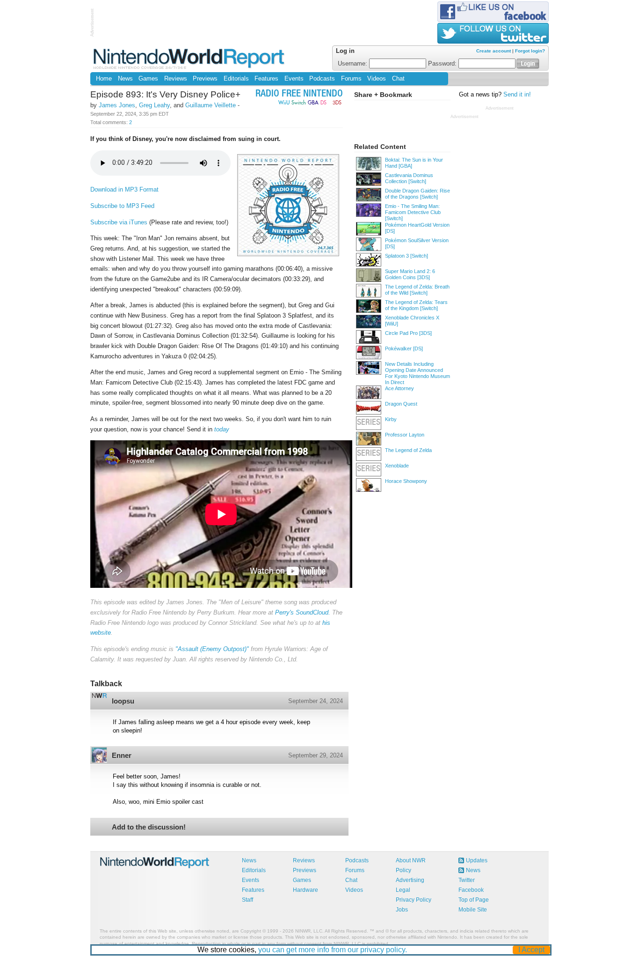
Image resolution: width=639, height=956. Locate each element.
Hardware (305, 890)
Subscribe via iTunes (118, 222)
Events (294, 78)
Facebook (471, 890)
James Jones (117, 105)
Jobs (402, 909)
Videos (376, 78)
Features (266, 78)
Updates (476, 860)
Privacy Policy (413, 900)
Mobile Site (472, 909)
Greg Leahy (154, 105)
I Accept (531, 950)
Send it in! (517, 94)
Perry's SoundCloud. (302, 612)
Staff (247, 900)
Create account (493, 50)
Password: (443, 63)
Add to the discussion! (149, 827)
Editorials (236, 78)
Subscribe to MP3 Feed (122, 205)
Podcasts (322, 78)
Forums (351, 78)
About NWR (411, 860)
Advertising (410, 880)
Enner (121, 755)
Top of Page (473, 900)
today (221, 429)
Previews (205, 78)
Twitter (466, 880)
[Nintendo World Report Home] (189, 58)
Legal (403, 890)
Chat (398, 78)
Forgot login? (530, 50)
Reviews (175, 78)
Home (104, 78)
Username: (353, 63)
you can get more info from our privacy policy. (332, 950)
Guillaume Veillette (210, 105)
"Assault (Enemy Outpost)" (212, 648)
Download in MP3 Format (124, 189)
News (125, 78)
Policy (403, 870)
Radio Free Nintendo (299, 94)
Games (148, 78)
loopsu (123, 701)
